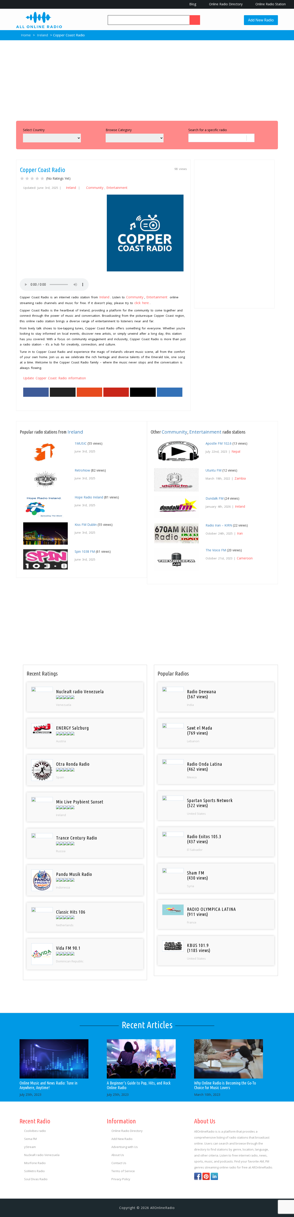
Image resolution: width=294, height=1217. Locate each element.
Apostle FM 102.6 (219, 443)
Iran (240, 533)
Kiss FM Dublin (86, 524)
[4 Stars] (37, 178)
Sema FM (30, 1139)
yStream (30, 1147)
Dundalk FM (214, 498)
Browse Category (119, 130)
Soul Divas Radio (36, 1179)
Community (94, 187)
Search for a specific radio (207, 130)
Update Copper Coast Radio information (54, 378)
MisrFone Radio (35, 1163)
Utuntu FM (213, 470)
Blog (192, 4)
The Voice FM (216, 550)
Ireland (42, 35)
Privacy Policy (120, 1179)
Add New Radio (261, 20)
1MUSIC (81, 443)
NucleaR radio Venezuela (41, 1155)
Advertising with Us (124, 1147)
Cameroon (245, 558)
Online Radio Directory (225, 4)
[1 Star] (22, 178)
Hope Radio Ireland (89, 497)
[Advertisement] (147, 79)
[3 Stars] (32, 178)
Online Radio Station (270, 4)
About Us (117, 1155)
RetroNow (82, 470)
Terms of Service (123, 1171)
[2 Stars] (27, 178)
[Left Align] (194, 20)
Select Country (34, 130)
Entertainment (116, 187)
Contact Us (118, 1163)
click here (141, 303)
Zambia (240, 478)
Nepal (236, 451)
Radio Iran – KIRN (219, 525)
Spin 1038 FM (85, 551)
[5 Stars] (42, 178)
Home (25, 35)
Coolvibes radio (35, 1131)
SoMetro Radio (34, 1171)
